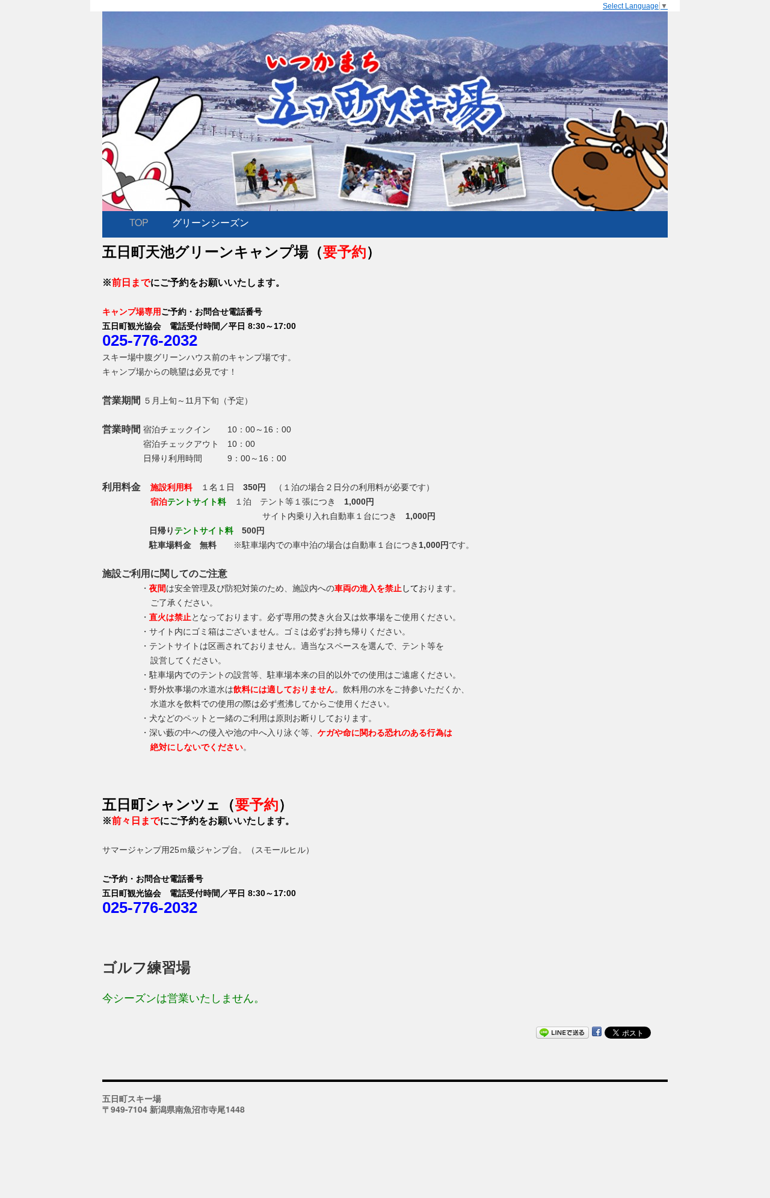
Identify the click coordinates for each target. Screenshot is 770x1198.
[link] (241, 252)
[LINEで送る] (562, 1032)
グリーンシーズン (210, 222)
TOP (139, 222)
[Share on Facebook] (597, 1032)
